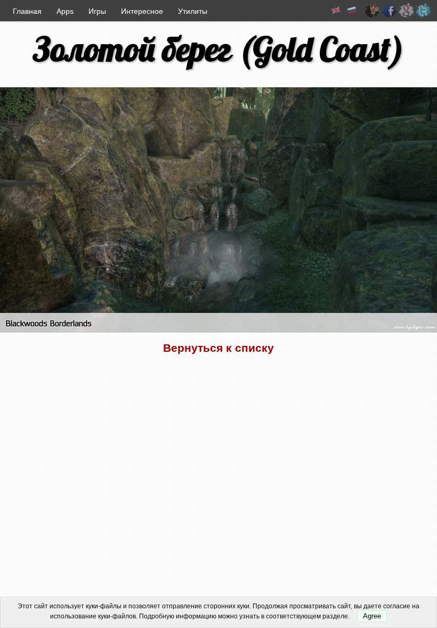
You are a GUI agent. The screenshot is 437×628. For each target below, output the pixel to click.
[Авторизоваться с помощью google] (406, 10)
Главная (27, 11)
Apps (65, 11)
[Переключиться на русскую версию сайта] (352, 10)
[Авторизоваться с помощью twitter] (423, 10)
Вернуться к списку (218, 348)
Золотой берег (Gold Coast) (219, 49)
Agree (372, 616)
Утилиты (192, 11)
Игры (97, 11)
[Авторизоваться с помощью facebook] (389, 10)
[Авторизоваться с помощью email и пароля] (372, 10)
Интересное (142, 11)
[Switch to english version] (336, 10)
